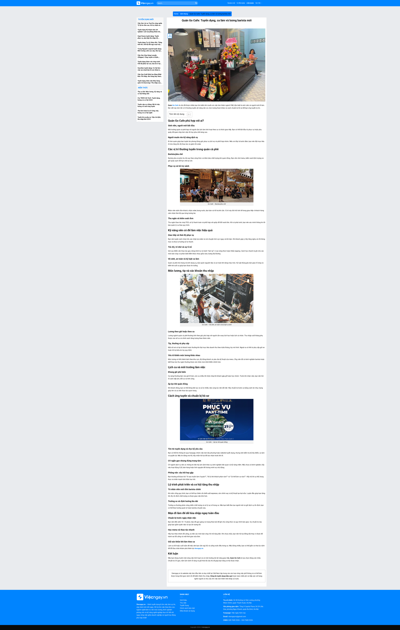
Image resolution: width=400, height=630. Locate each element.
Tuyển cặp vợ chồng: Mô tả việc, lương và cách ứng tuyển (149, 105)
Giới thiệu (183, 600)
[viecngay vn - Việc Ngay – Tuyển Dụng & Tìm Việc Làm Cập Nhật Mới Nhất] (144, 3)
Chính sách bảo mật (187, 608)
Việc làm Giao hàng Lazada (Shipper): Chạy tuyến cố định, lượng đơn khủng (148, 56)
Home (176, 14)
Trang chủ (231, 3)
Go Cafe (175, 105)
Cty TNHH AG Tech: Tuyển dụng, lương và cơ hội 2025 (149, 99)
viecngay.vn (198, 548)
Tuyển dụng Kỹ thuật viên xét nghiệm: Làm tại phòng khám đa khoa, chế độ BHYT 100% (149, 31)
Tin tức (258, 3)
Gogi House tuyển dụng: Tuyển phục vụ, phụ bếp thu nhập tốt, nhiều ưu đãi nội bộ (148, 37)
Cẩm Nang (250, 3)
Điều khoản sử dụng (187, 611)
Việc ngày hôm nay (239, 613)
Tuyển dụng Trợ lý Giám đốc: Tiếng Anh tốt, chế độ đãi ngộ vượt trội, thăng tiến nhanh (150, 44)
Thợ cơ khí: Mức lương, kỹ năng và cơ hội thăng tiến (150, 92)
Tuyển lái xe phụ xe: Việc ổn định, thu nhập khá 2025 (149, 118)
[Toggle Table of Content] (187, 114)
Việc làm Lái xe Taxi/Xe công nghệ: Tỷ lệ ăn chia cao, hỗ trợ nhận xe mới (150, 24)
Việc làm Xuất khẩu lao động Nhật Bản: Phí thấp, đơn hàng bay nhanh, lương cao (150, 75)
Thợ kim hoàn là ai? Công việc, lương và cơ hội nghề (148, 112)
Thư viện (183, 603)
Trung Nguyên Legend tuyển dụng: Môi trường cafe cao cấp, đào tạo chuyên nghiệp (150, 50)
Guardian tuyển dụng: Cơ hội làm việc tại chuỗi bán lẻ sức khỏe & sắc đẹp (149, 69)
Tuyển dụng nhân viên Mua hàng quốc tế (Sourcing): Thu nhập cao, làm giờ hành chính (149, 82)
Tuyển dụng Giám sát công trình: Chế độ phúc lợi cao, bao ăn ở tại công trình (149, 63)
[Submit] (196, 3)
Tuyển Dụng (241, 3)
